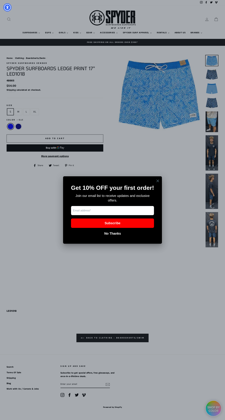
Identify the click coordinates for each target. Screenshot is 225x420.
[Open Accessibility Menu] (7, 7)
